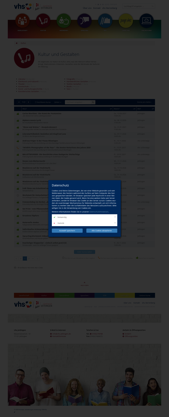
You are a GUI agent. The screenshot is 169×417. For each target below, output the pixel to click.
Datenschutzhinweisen (98, 212)
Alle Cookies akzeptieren (102, 230)
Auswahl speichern (67, 230)
